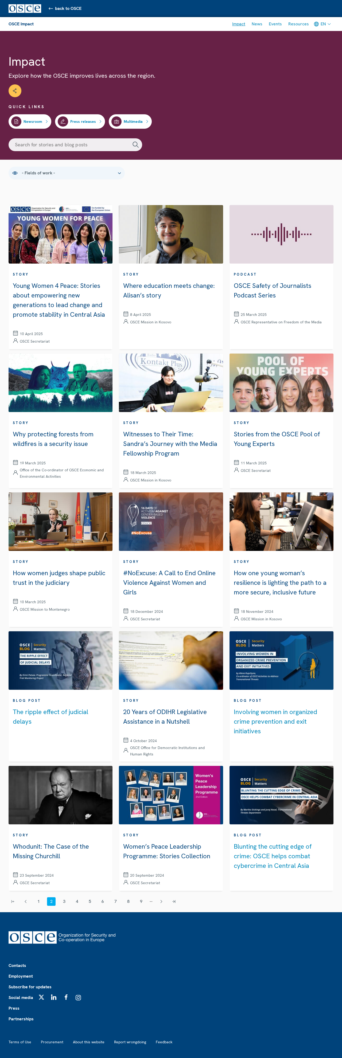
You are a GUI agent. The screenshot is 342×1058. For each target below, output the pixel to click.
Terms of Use (20, 1042)
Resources (298, 24)
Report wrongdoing (130, 1042)
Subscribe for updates (30, 987)
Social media (21, 997)
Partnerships (21, 1019)
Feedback (164, 1042)
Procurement (52, 1042)
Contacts (17, 965)
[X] (41, 997)
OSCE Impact (21, 24)
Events (275, 24)
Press (14, 1008)
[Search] (135, 144)
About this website (88, 1042)
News (257, 24)
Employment (21, 976)
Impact (238, 24)
